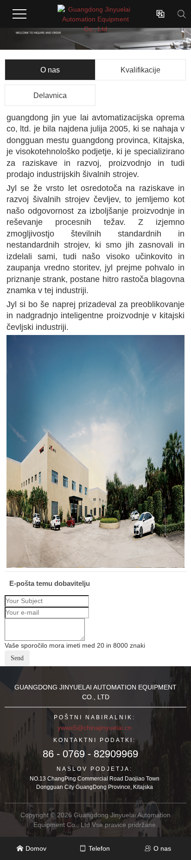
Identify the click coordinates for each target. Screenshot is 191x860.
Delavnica (50, 95)
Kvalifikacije (140, 70)
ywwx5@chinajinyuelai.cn (94, 727)
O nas (50, 70)
